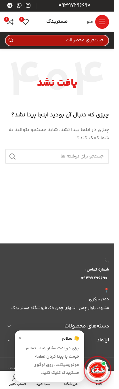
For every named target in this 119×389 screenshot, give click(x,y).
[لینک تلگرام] (10, 5)
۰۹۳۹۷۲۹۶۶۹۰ (94, 278)
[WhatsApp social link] (19, 5)
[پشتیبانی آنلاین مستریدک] (97, 370)
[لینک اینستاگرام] (28, 5)
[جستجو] (11, 40)
